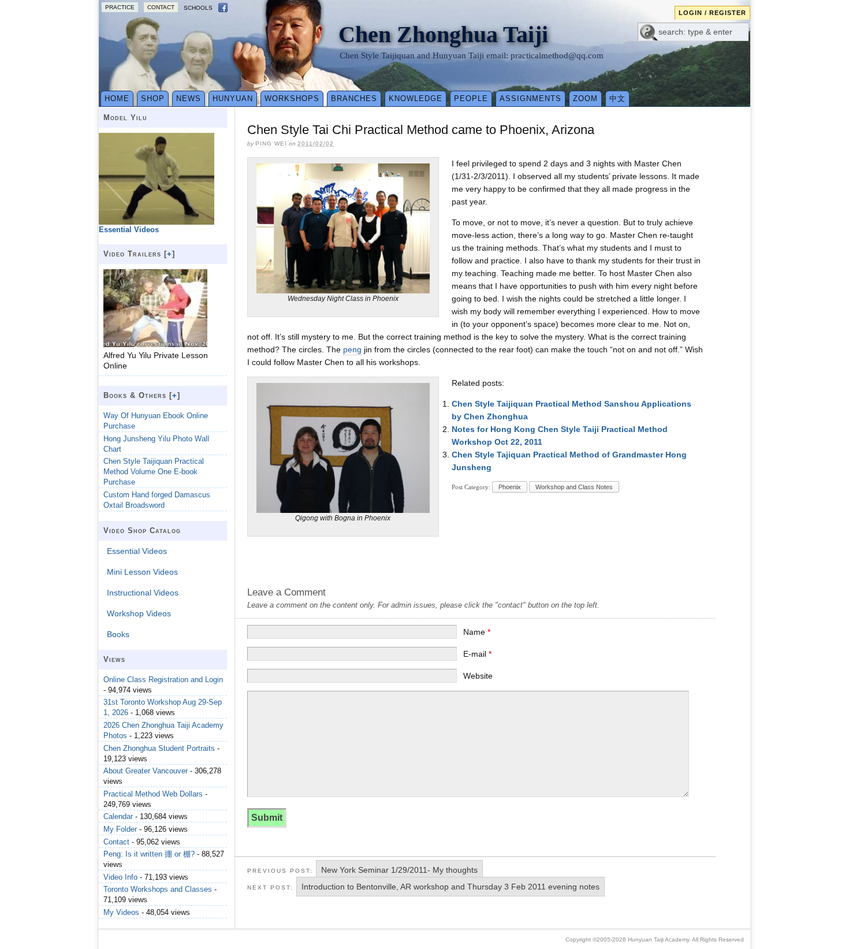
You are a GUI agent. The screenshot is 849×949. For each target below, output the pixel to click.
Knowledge (415, 98)
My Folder (120, 829)
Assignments (530, 98)
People (471, 98)
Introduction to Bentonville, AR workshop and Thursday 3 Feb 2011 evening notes (450, 886)
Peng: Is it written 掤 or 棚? (149, 854)
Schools (198, 8)
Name (476, 632)
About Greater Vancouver (145, 770)
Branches (354, 98)
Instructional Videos (142, 592)
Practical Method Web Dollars (153, 794)
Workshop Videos (139, 613)
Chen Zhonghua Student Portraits (159, 748)
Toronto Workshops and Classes (157, 889)
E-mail (477, 653)
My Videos (121, 912)
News (188, 98)
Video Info (120, 877)
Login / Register (712, 12)
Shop (153, 98)
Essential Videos (137, 551)
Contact (160, 7)
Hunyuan (233, 98)
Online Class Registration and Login (163, 679)
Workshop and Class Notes (574, 486)
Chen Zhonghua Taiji (443, 34)
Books (118, 634)
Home (117, 98)
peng (352, 349)
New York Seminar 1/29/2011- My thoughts (399, 869)
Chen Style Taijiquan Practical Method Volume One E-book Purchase (153, 471)
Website (478, 675)
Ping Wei (271, 143)
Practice (120, 7)
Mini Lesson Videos (142, 571)
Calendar (118, 816)
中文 (617, 98)
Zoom (585, 98)
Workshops (292, 98)
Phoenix (509, 486)
